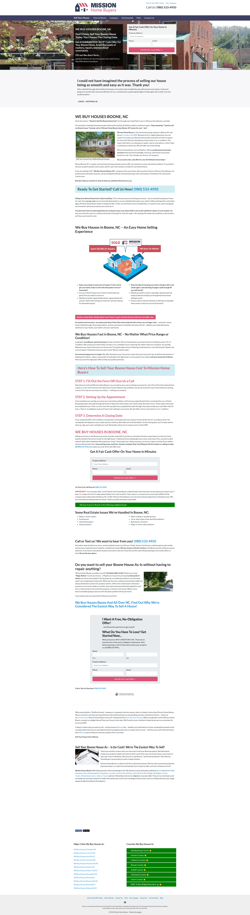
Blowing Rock (95, 773)
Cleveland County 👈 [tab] (140, 874)
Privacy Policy (153, 898)
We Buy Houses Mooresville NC (86, 881)
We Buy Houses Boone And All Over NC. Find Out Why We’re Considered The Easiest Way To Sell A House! (117, 604)
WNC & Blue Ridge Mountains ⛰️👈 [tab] (146, 884)
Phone (131, 41)
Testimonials (127, 18)
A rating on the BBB (129, 135)
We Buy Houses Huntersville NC (86, 863)
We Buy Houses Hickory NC (84, 867)
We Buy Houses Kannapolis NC (85, 874)
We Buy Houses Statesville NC (85, 888)
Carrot (139, 912)
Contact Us (149, 18)
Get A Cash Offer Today (155, 3)
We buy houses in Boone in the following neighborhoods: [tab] (103, 505)
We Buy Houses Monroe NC (84, 877)
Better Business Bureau (134, 717)
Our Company (171, 3)
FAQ (139, 18)
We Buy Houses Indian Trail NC (86, 870)
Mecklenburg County (88, 776)
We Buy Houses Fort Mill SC (84, 856)
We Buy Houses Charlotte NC (85, 849)
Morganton (104, 773)
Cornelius (112, 773)
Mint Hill (136, 773)
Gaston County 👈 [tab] (138, 855)
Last (127, 658)
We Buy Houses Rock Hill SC (84, 884)
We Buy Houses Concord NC (84, 853)
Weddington (157, 773)
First (93, 658)
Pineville (143, 773)
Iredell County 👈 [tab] (138, 870)
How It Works (99, 18)
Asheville (86, 773)
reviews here (83, 717)
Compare (114, 18)
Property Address (136, 33)
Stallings (150, 773)
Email (155, 41)
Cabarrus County (102, 776)
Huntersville (120, 773)
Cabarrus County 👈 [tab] (139, 860)
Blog (161, 898)
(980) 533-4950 (146, 189)
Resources (143, 898)
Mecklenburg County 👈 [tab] (141, 850)
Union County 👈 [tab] (138, 879)
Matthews (129, 773)
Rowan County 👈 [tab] (138, 865)
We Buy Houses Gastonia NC (85, 860)
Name (94, 651)
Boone (120, 727)
